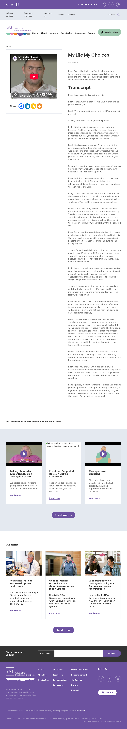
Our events (58, 685)
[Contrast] (17, 4)
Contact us (43, 680)
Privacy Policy (73, 719)
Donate (61, 14)
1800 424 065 (87, 4)
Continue (112, 653)
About (44, 33)
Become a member (80, 675)
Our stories (66, 33)
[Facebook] (21, 106)
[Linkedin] (27, 106)
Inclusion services (79, 670)
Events (91, 33)
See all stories (63, 630)
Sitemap (85, 719)
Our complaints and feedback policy (32, 719)
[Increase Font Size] (7, 4)
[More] (39, 106)
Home (35, 33)
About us (42, 675)
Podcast (71, 14)
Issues (53, 33)
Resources (80, 33)
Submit (118, 14)
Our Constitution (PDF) (57, 719)
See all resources (63, 515)
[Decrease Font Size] (12, 4)
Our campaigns (60, 680)
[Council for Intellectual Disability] (18, 30)
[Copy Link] (33, 106)
